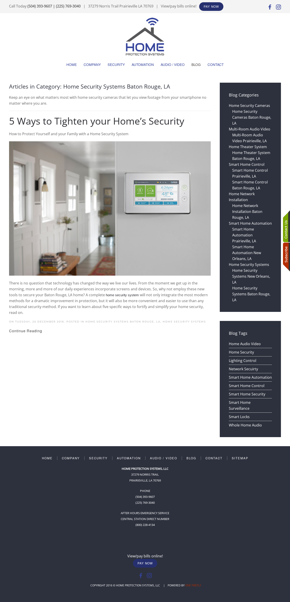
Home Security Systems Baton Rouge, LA (122, 321)
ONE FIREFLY (193, 585)
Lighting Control (242, 360)
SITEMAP (240, 458)
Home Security (241, 352)
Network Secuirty (243, 368)
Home (71, 64)
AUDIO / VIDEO (163, 458)
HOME (47, 458)
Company (92, 64)
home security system (122, 295)
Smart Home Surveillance (240, 405)
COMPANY (71, 458)
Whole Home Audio (245, 425)
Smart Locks (239, 416)
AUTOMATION (129, 458)
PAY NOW (211, 6)
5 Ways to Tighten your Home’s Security (96, 120)
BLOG (191, 458)
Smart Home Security (247, 394)
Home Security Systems (184, 321)
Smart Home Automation (250, 377)
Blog (196, 64)
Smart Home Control (246, 385)
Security (116, 64)
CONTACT (213, 458)
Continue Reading (25, 330)
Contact (216, 64)
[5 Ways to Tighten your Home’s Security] (110, 208)
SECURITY (98, 458)
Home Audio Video (245, 343)
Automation (143, 64)
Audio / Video (173, 64)
